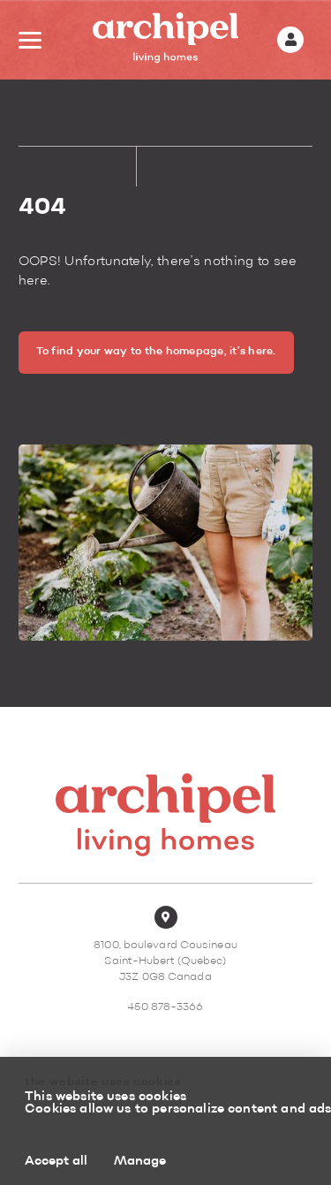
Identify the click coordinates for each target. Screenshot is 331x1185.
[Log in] (290, 40)
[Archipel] (165, 40)
